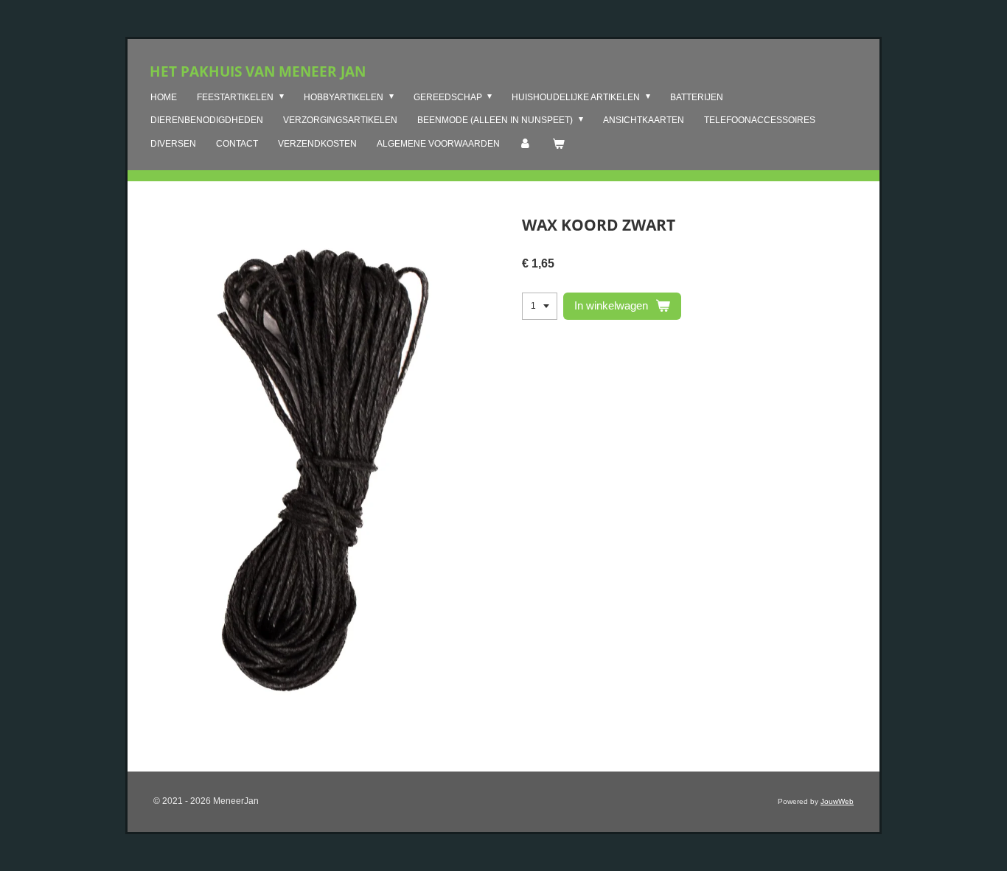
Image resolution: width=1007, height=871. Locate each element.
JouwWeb (837, 801)
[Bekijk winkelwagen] (558, 144)
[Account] (526, 144)
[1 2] (539, 307)
